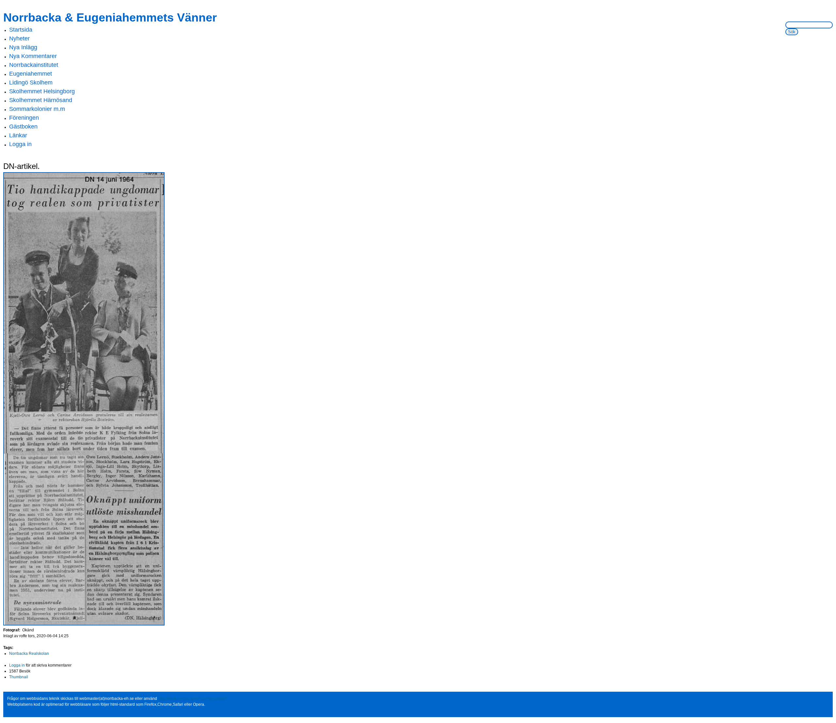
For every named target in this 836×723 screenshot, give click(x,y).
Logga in (20, 144)
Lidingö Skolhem (31, 82)
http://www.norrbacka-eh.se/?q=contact (192, 698)
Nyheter (19, 38)
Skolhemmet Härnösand (40, 100)
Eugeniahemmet (30, 73)
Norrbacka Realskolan (29, 653)
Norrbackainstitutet (33, 65)
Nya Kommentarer (33, 56)
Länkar (18, 135)
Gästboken (23, 126)
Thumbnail (18, 677)
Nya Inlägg (23, 47)
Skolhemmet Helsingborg (42, 91)
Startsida (20, 29)
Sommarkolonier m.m (37, 109)
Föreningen (24, 117)
